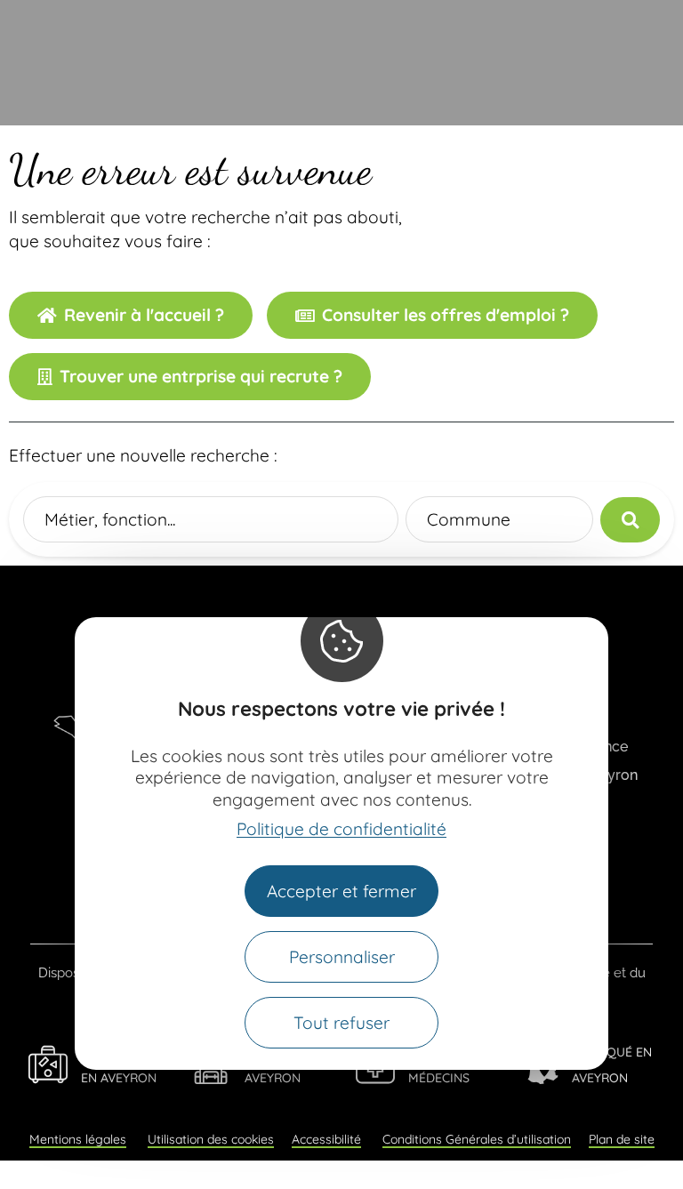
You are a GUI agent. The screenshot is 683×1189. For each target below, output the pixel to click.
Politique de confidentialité (341, 829)
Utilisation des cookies (211, 1139)
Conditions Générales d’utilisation (476, 1139)
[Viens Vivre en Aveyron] (48, 1064)
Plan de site (622, 1139)
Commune (468, 519)
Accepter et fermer (341, 891)
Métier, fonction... (109, 519)
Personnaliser (342, 957)
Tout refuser (341, 1022)
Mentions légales (77, 1139)
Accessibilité (326, 1139)
